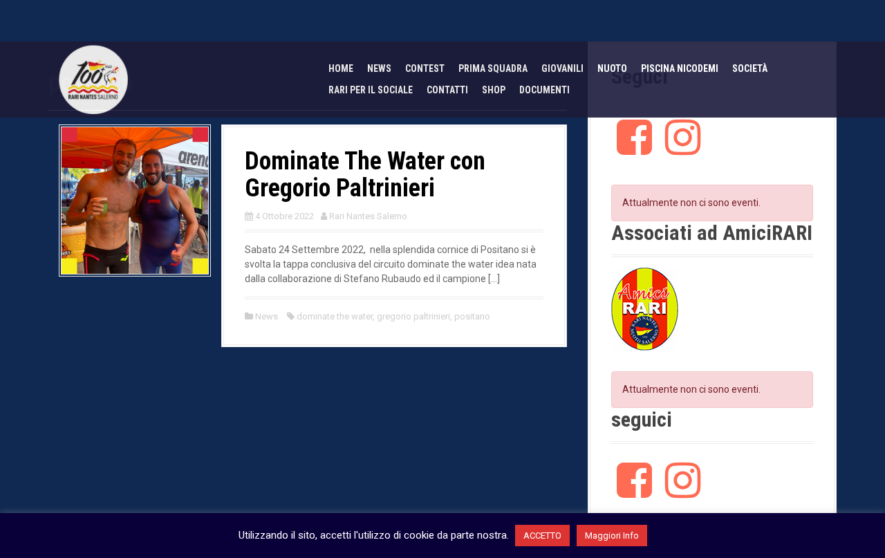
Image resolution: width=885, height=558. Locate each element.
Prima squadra (493, 68)
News (379, 68)
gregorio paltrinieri (413, 316)
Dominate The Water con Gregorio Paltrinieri (365, 175)
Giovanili (562, 68)
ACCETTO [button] (542, 535)
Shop (493, 89)
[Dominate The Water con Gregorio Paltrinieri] (135, 199)
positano (472, 316)
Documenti (544, 89)
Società (749, 68)
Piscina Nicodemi (679, 68)
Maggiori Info (612, 535)
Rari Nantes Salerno (368, 216)
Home (340, 68)
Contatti (447, 89)
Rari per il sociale (370, 89)
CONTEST (425, 68)
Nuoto (612, 68)
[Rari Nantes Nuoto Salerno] (93, 78)
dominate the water (335, 316)
